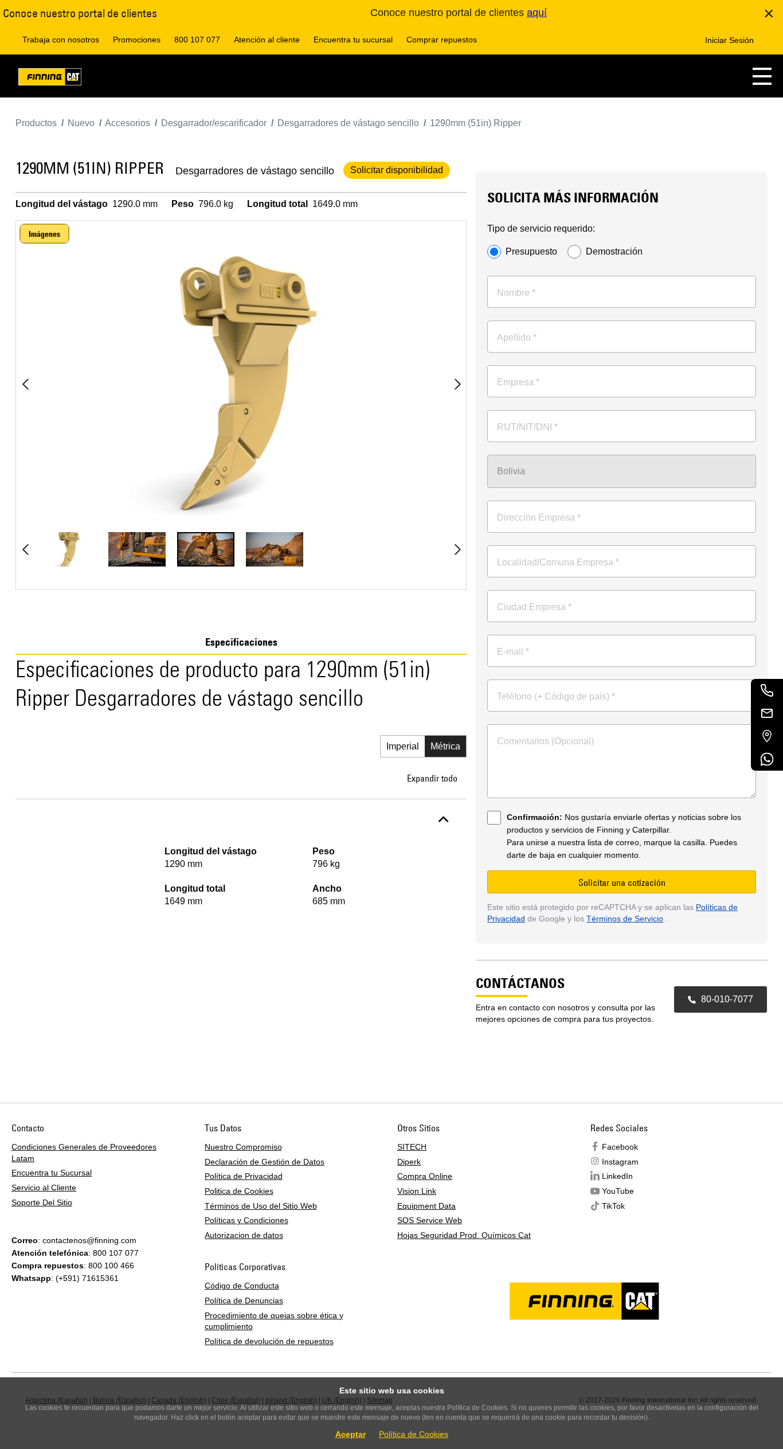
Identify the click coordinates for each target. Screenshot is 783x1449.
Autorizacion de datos (244, 1235)
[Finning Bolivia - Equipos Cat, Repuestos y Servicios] (49, 78)
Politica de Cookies (239, 1191)
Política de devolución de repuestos (269, 1341)
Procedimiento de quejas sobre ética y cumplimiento (274, 1321)
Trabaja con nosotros (60, 39)
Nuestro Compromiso (243, 1146)
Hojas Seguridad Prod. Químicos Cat (464, 1235)
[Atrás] (25, 384)
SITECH (411, 1146)
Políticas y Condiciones (246, 1220)
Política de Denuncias (244, 1300)
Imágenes (44, 234)
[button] (762, 75)
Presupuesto (531, 251)
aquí (537, 12)
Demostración (614, 251)
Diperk (409, 1161)
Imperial (402, 746)
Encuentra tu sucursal (353, 39)
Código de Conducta (242, 1285)
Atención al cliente (267, 39)
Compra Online (424, 1176)
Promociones (136, 39)
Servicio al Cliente (43, 1187)
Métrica (445, 746)
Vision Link (416, 1191)
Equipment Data (426, 1205)
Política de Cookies (413, 1434)
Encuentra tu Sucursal (51, 1172)
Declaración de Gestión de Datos (264, 1161)
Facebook (620, 1146)
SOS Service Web (429, 1220)
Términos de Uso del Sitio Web (261, 1205)
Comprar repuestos (441, 39)
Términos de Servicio (624, 918)
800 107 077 (197, 39)
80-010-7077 (727, 999)
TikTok (613, 1205)
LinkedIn (617, 1176)
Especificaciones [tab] (241, 642)
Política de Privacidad (244, 1176)
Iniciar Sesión (729, 40)
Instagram (620, 1161)
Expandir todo (432, 778)
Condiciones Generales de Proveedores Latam (83, 1152)
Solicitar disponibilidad (396, 170)
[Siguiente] (457, 384)
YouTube (618, 1191)
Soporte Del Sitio (41, 1202)
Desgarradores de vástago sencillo (254, 171)
